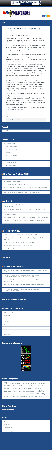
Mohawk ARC (40, 385)
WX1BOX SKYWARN (13, 266)
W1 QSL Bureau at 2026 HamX (12, 181)
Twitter (46, 16)
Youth (42, 396)
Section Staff (23, 394)
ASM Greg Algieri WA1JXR (11, 146)
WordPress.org (8, 431)
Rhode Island (7, 318)
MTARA (12, 388)
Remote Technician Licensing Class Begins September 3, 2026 (20, 234)
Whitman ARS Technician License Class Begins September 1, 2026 (21, 242)
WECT (36, 396)
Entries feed (7, 424)
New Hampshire (8, 325)
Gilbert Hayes (26, 36)
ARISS (10, 383)
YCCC (39, 396)
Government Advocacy (37, 383)
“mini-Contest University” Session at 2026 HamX (17, 184)
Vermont (6, 328)
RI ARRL (7, 257)
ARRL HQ (7, 201)
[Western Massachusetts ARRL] (16, 17)
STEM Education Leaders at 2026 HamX (14, 178)
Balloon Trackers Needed (10, 249)
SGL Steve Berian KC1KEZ (10, 156)
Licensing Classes (22, 385)
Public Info (34, 391)
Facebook (43, 16)
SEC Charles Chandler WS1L (11, 159)
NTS (19, 391)
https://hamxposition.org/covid (23, 49)
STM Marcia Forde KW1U (10, 162)
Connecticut (7, 321)
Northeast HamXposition (15, 299)
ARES (5, 383)
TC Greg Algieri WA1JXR (10, 165)
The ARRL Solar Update (10, 214)
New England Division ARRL (16, 174)
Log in (5, 421)
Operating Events (26, 391)
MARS (30, 385)
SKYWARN (31, 394)
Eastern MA (7, 315)
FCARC (24, 383)
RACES (11, 394)
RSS (48, 16)
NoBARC (15, 391)
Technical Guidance (23, 396)
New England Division (9, 312)
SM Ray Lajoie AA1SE (9, 143)
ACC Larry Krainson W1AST (11, 149)
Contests (19, 383)
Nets (16, 388)
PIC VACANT (7, 152)
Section (16, 394)
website (32, 396)
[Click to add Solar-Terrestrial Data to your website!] (26, 370)
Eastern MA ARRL (11, 231)
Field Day (28, 383)
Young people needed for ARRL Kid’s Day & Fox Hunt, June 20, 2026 (22, 192)
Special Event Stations (11, 396)
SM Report (14, 119)
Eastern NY (7, 334)
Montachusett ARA (7, 388)
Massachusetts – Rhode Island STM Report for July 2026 (19, 245)
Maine (5, 331)
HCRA (13, 385)
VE (29, 396)
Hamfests (7, 385)
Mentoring (35, 385)
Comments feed (8, 427)
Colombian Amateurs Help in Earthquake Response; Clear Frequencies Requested (26, 217)
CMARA (13, 383)
